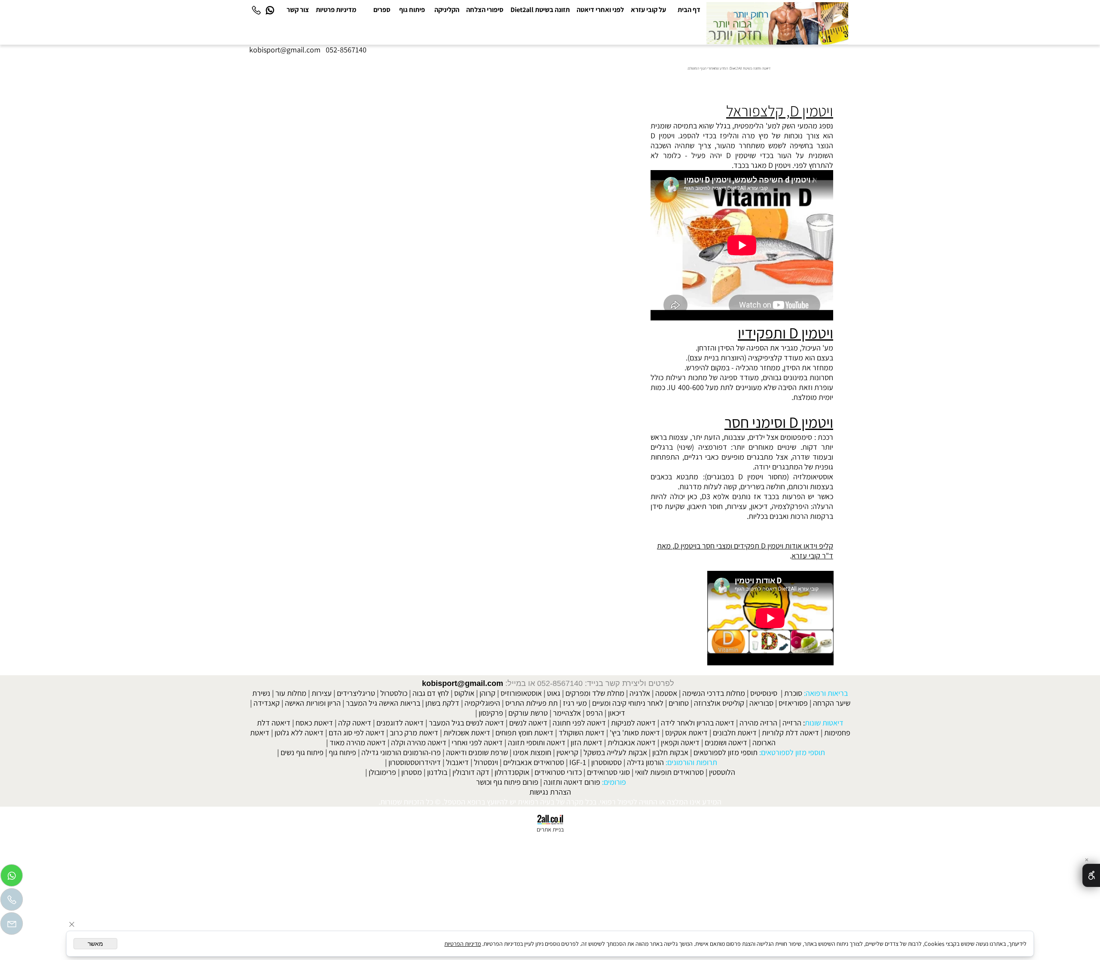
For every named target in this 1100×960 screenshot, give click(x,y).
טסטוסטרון (606, 762)
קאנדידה (267, 703)
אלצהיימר (567, 713)
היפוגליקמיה (482, 703)
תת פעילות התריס (531, 703)
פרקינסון (491, 713)
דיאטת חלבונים (735, 733)
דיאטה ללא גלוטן (299, 733)
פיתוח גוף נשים (302, 752)
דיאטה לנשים (528, 723)
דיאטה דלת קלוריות (790, 733)
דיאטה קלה (354, 723)
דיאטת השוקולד (582, 733)
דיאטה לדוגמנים (400, 723)
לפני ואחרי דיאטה (600, 9)
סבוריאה (761, 703)
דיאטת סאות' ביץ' (635, 733)
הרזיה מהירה (758, 723)
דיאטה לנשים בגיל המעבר (466, 723)
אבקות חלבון (670, 752)
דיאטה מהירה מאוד (358, 742)
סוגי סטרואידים (608, 772)
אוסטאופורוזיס (521, 693)
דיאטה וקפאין (680, 742)
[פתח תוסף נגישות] (1091, 875)
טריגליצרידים (356, 693)
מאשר (95, 943)
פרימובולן (382, 772)
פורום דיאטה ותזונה (572, 782)
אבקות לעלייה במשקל (615, 752)
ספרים (382, 9)
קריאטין (567, 752)
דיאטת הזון (586, 742)
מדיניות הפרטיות (462, 944)
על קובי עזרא (648, 9)
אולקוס (464, 693)
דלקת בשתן (442, 703)
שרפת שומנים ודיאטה (477, 752)
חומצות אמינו (532, 752)
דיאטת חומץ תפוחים (524, 733)
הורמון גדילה (645, 762)
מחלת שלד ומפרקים (594, 693)
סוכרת (793, 693)
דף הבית (689, 9)
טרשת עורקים (528, 713)
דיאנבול (457, 762)
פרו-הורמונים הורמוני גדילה (401, 752)
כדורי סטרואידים (558, 772)
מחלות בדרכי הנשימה (713, 693)
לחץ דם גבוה (430, 693)
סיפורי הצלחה (485, 9)
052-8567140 (346, 50)
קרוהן (487, 693)
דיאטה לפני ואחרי (477, 742)
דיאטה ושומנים (726, 742)
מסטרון (411, 772)
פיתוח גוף (412, 9)
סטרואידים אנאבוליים (533, 762)
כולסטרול (393, 693)
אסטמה (666, 693)
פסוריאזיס (793, 703)
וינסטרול (486, 762)
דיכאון (616, 713)
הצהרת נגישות (550, 792)
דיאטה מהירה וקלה (418, 742)
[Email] (12, 925)
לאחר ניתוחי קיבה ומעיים (627, 703)
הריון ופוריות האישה (313, 703)
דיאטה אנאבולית (632, 742)
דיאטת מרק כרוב (414, 733)
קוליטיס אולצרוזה (719, 703)
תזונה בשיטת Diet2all (540, 9)
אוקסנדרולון (512, 772)
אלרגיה (639, 693)
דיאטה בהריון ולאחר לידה (697, 723)
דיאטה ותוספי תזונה (536, 742)
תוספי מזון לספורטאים (726, 752)
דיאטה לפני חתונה (579, 723)
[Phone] (256, 10)
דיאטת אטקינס (686, 733)
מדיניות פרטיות (336, 9)
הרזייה (791, 723)
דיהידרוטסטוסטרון (414, 762)
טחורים (679, 703)
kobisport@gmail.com (462, 683)
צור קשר (298, 9)
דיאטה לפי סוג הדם (357, 733)
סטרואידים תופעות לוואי (669, 772)
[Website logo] (777, 23)
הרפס (594, 713)
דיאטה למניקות (633, 723)
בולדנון (437, 772)
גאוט (553, 693)
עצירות (322, 693)
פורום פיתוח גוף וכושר (507, 782)
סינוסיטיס (763, 693)
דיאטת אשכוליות (466, 733)
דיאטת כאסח (314, 723)
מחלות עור (290, 693)
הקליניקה (446, 9)
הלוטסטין (722, 772)
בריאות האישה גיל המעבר (383, 703)
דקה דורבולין (470, 772)
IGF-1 (577, 762)
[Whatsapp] (270, 10)
